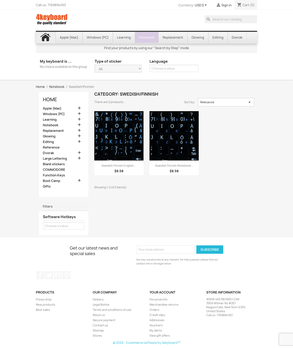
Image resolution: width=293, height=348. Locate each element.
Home (50, 99)
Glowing (49, 136)
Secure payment (104, 320)
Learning (50, 120)
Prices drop (44, 299)
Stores (97, 335)
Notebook (50, 125)
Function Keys (54, 175)
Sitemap (98, 330)
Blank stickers (54, 164)
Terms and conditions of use (112, 310)
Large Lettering (55, 159)
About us (99, 315)
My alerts (155, 330)
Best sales (43, 310)
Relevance (226, 102)
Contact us (100, 325)
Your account (162, 292)
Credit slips (157, 315)
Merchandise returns (164, 304)
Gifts (47, 186)
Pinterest (67, 275)
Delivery (98, 299)
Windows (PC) (54, 114)
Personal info (158, 299)
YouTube (58, 275)
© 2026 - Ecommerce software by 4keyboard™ (146, 343)
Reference (51, 147)
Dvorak (48, 153)
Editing (48, 142)
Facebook (40, 275)
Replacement (53, 131)
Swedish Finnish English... (118, 165)
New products (45, 304)
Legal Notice (101, 304)
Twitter (49, 275)
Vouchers (156, 325)
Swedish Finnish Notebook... (174, 165)
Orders (154, 310)
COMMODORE (54, 170)
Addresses (156, 320)
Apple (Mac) (52, 108)
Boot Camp (51, 181)
